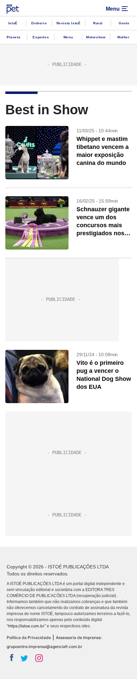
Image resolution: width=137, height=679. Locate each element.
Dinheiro (39, 23)
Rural (98, 23)
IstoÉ (13, 23)
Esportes (41, 37)
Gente (124, 23)
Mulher (123, 37)
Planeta (13, 37)
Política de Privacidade (29, 637)
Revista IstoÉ (69, 23)
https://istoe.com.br (26, 625)
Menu (68, 37)
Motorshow (95, 37)
